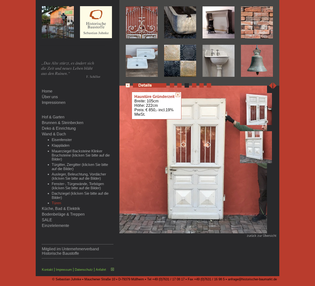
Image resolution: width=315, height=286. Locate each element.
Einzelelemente (55, 225)
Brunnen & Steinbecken (62, 123)
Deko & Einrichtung (59, 128)
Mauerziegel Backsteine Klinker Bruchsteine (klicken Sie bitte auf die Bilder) (81, 155)
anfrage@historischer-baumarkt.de (252, 279)
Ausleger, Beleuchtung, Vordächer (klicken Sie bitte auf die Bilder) (79, 176)
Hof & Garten (53, 117)
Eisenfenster (62, 140)
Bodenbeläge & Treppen (63, 214)
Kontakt (47, 269)
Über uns (50, 97)
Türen (56, 203)
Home (47, 91)
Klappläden (60, 145)
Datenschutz (84, 269)
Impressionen (53, 102)
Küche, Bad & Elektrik (61, 209)
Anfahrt (101, 269)
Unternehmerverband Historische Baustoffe (70, 251)
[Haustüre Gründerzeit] (193, 232)
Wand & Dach (54, 134)
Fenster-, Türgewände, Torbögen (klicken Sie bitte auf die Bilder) (78, 186)
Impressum (64, 269)
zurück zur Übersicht (261, 236)
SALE (47, 220)
